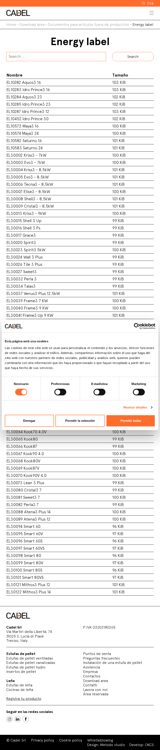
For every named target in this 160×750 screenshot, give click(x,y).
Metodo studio (112, 745)
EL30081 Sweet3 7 (23, 497)
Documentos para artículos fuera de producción (88, 24)
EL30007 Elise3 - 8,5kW (28, 191)
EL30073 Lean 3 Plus (25, 482)
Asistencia (91, 667)
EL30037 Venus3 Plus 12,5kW (33, 293)
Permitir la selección (80, 420)
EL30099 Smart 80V (24, 562)
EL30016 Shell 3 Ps (23, 227)
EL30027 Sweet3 (21, 271)
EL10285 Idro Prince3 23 (28, 104)
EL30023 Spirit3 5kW (25, 249)
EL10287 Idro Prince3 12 (27, 111)
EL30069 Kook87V (22, 468)
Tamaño (120, 75)
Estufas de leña (19, 685)
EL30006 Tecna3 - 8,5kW (29, 184)
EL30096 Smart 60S (24, 540)
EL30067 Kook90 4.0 (25, 453)
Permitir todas (130, 420)
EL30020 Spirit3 (21, 242)
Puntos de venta (97, 653)
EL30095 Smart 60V (24, 533)
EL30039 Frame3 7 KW (27, 300)
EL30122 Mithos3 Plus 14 (28, 591)
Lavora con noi (95, 689)
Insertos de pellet (21, 671)
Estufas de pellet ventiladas (29, 658)
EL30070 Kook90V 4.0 (26, 475)
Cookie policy (70, 740)
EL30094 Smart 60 (23, 526)
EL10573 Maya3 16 (22, 126)
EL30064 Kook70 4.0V (26, 431)
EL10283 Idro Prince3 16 (28, 89)
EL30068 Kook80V (23, 460)
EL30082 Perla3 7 (22, 504)
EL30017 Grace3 (21, 235)
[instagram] (9, 719)
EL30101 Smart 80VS (25, 577)
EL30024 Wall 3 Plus (24, 257)
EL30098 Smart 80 (23, 555)
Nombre (14, 75)
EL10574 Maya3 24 (22, 133)
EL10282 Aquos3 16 (23, 82)
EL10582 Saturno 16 (24, 140)
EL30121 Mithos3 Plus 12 (28, 584)
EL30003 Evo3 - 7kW (25, 162)
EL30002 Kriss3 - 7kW (26, 155)
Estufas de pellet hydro (25, 667)
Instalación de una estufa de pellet (112, 662)
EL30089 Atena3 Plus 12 (28, 519)
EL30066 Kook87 (21, 446)
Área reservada (95, 694)
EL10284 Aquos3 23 (24, 96)
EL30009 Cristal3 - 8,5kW (30, 206)
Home (11, 24)
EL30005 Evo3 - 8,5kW (27, 177)
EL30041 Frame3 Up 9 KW (29, 315)
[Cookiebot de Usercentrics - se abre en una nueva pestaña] (137, 326)
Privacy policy (42, 740)
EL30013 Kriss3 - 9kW (26, 213)
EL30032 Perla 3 (21, 278)
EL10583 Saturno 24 (24, 147)
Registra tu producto (23, 698)
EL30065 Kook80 (22, 439)
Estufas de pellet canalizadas (30, 662)
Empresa (90, 671)
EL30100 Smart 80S (24, 570)
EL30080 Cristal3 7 (23, 490)
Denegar (29, 420)
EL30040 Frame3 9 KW (27, 308)
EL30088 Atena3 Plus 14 (28, 511)
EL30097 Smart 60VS (25, 548)
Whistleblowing (100, 740)
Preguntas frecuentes (101, 658)
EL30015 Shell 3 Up (23, 220)
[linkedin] (17, 719)
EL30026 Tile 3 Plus (24, 264)
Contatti (90, 685)
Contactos (91, 676)
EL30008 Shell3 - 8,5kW (28, 198)
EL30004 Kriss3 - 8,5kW (28, 169)
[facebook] (25, 719)
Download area (32, 24)
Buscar (144, 3)
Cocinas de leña (19, 689)
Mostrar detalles (135, 407)
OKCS (149, 745)
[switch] (60, 392)
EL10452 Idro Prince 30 (27, 118)
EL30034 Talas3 (21, 286)
